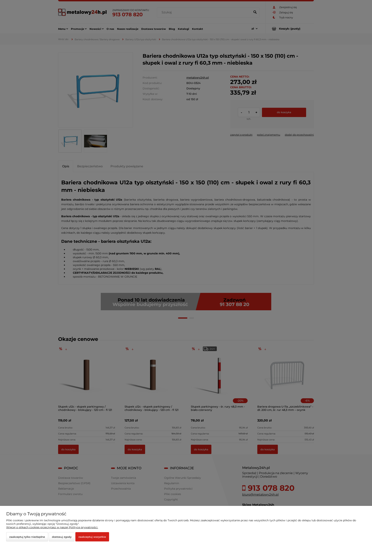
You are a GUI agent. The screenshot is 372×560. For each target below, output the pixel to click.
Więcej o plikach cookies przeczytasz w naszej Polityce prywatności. (52, 527)
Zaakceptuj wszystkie (92, 536)
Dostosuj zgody (61, 536)
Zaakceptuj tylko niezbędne (27, 536)
